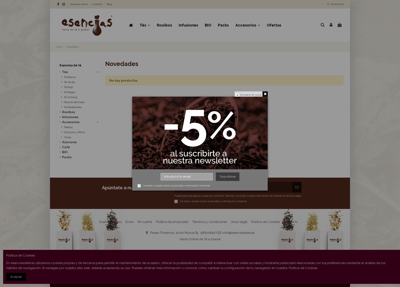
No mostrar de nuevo (250, 95)
